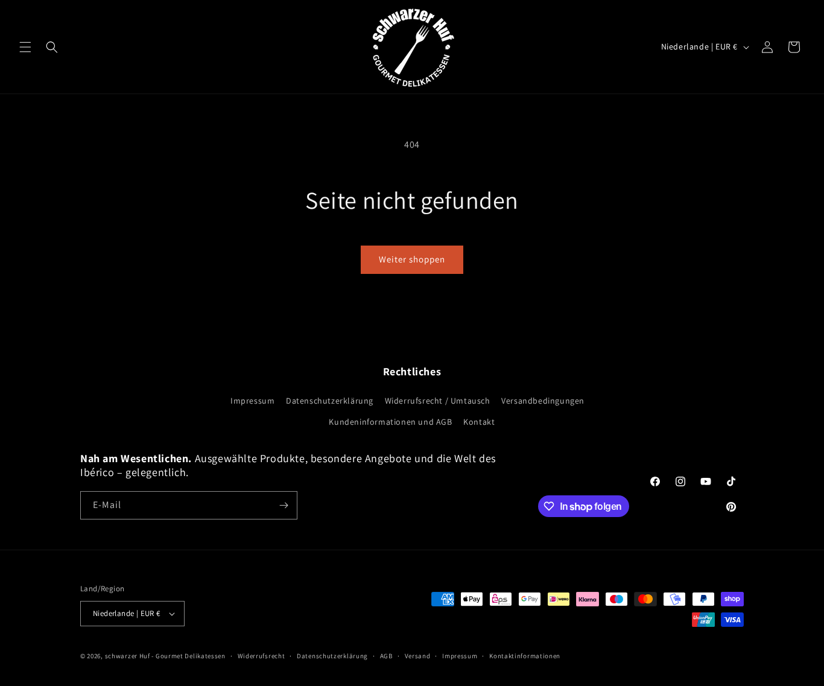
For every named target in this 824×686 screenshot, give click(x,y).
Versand (418, 656)
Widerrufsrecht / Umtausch (437, 400)
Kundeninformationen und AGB (390, 421)
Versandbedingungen (543, 400)
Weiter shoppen (412, 259)
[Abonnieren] (283, 505)
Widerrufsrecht (261, 656)
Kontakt (479, 421)
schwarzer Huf (127, 656)
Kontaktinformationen (524, 656)
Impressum (252, 400)
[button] (25, 47)
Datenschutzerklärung (329, 400)
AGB (386, 656)
